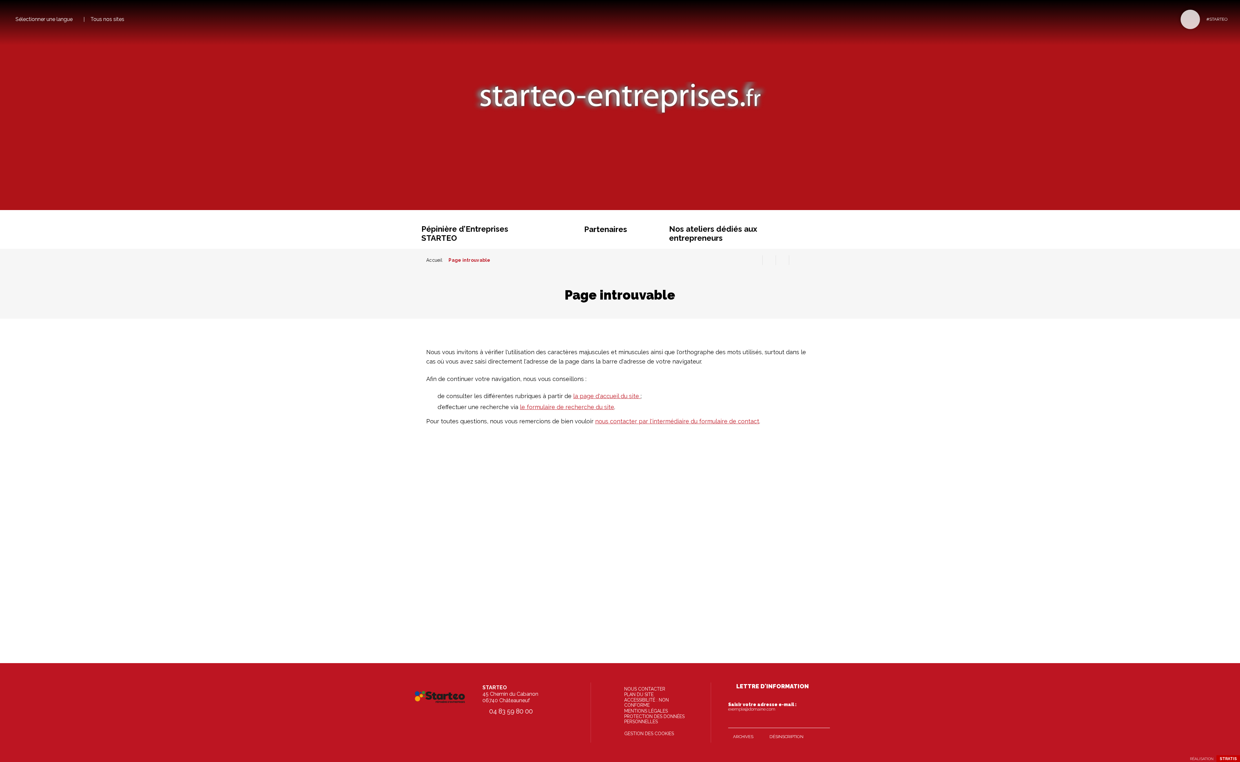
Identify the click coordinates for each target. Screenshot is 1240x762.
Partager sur (795, 260)
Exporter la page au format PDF (769, 260)
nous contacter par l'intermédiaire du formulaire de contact (677, 421)
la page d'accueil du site (607, 396)
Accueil (434, 260)
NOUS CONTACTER (644, 689)
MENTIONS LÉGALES (646, 711)
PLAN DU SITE (639, 694)
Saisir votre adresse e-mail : (762, 707)
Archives (743, 736)
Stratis (1228, 759)
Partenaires (605, 229)
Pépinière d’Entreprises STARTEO (464, 233)
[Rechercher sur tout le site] (1190, 19)
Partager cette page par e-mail (782, 260)
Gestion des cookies (649, 733)
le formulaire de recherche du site (567, 407)
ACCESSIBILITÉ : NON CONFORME (646, 702)
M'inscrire (823, 721)
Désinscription (786, 736)
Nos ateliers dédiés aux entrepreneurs (713, 233)
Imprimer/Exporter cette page (755, 260)
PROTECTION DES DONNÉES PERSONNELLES (654, 719)
